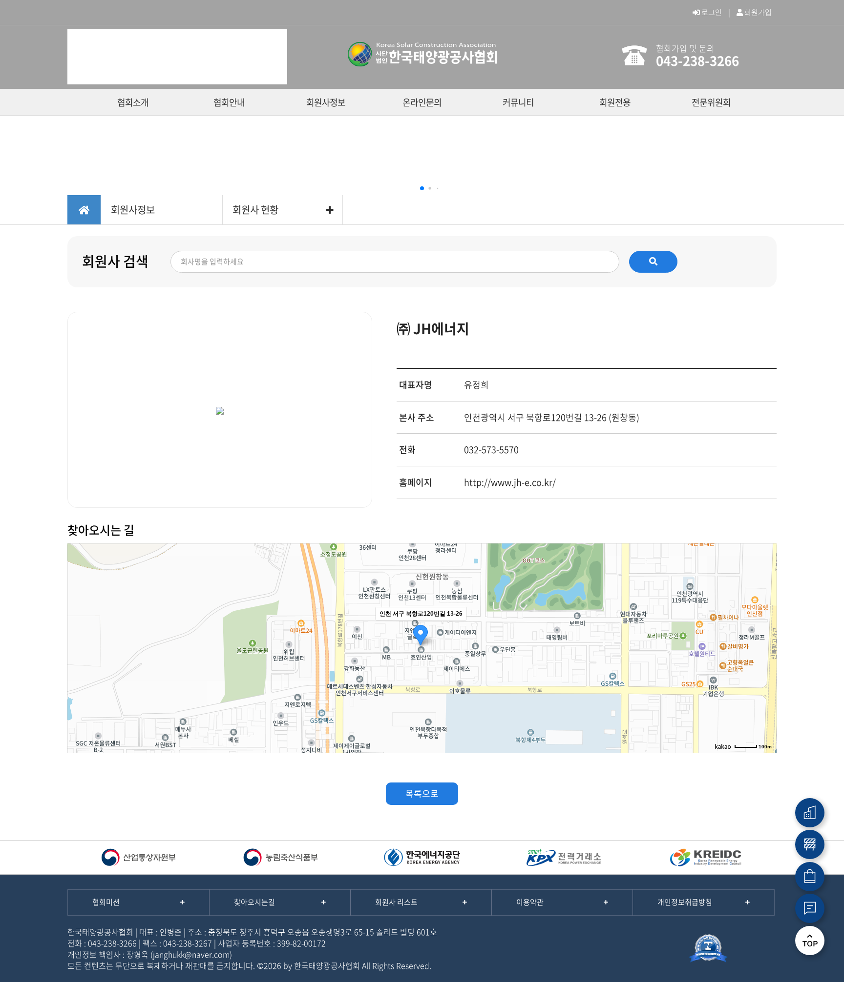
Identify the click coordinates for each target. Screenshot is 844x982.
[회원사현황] (809, 812)
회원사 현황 (255, 209)
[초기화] (764, 665)
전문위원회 (711, 102)
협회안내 (229, 102)
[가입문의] (809, 908)
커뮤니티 (518, 102)
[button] (422, 188)
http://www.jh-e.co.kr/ (510, 482)
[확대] (764, 631)
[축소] (764, 647)
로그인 (711, 12)
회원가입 (757, 12)
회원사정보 (325, 102)
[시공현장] (809, 844)
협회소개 (132, 102)
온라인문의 (422, 102)
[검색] (653, 261)
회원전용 (615, 102)
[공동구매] (809, 876)
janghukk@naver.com (191, 954)
